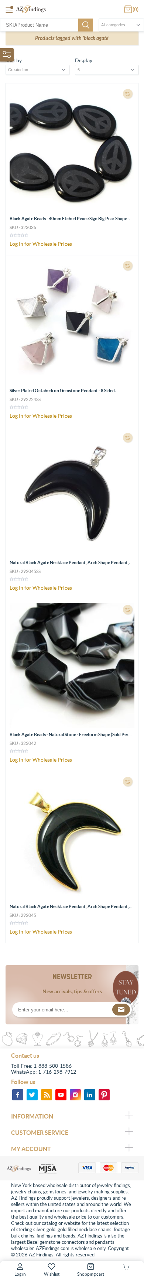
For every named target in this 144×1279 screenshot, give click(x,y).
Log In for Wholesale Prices (41, 244)
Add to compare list (128, 94)
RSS (46, 1094)
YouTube (60, 1094)
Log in (20, 1274)
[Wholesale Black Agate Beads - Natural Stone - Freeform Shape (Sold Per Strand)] (72, 665)
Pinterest (104, 1094)
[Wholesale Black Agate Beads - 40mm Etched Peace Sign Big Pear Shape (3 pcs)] (72, 149)
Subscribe (121, 1009)
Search (85, 25)
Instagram (75, 1094)
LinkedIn (89, 1094)
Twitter (32, 1094)
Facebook (17, 1094)
